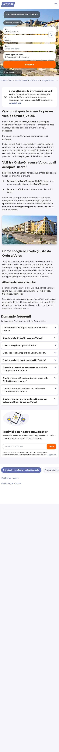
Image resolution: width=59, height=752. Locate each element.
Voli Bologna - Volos (11, 483)
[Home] (8, 4)
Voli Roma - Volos (10, 478)
